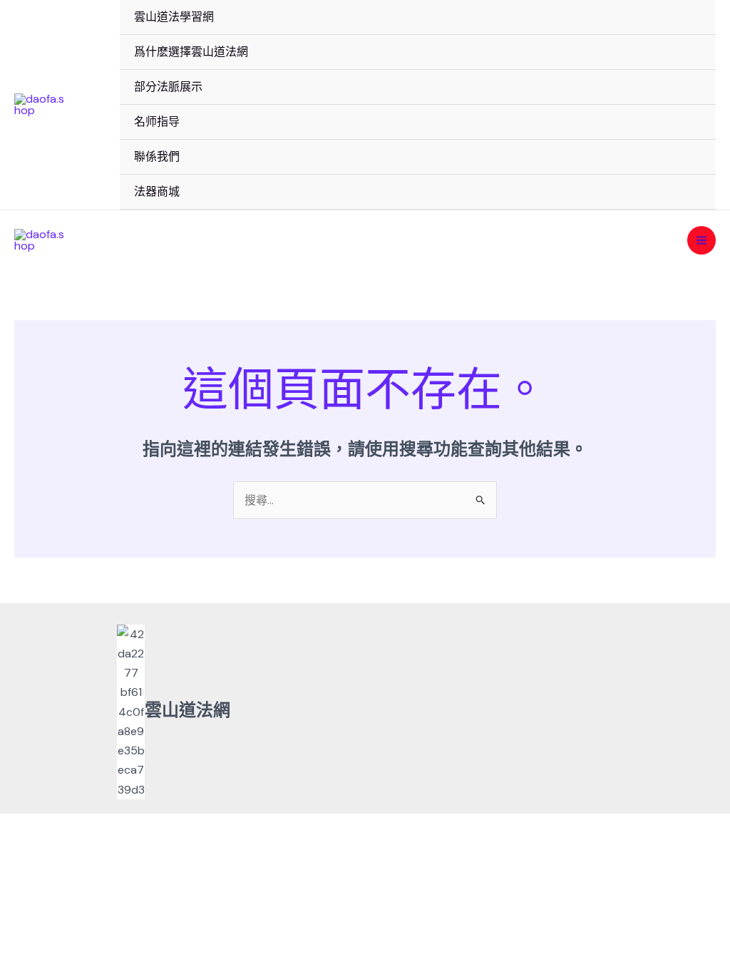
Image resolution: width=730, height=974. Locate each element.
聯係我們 (157, 156)
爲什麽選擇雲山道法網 (191, 51)
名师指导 (157, 121)
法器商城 (157, 191)
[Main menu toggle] (701, 240)
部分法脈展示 (168, 86)
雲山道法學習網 (174, 16)
